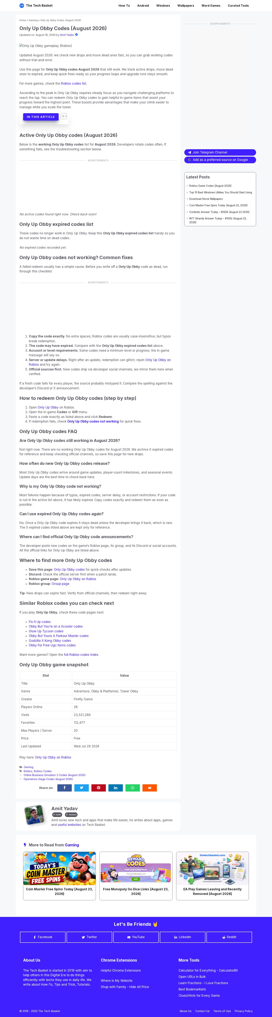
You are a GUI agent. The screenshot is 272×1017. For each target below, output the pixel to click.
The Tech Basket (39, 5)
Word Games (211, 5)
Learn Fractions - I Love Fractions (203, 983)
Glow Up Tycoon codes (46, 631)
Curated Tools (238, 5)
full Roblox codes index (81, 655)
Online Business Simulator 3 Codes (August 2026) (55, 775)
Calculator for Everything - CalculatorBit (208, 970)
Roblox (28, 771)
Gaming (33, 20)
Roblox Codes (43, 771)
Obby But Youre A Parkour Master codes (59, 636)
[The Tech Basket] (21, 5)
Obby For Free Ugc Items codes (52, 645)
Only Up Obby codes (69, 569)
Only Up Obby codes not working (93, 421)
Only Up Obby (48, 407)
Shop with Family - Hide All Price (125, 987)
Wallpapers (185, 5)
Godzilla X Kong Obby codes (50, 640)
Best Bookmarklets (192, 989)
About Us (186, 1011)
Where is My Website (116, 980)
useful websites (69, 825)
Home (22, 20)
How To (124, 5)
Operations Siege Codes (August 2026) (48, 779)
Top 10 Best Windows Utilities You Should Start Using (220, 192)
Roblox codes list (73, 83)
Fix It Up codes (40, 622)
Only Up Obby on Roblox (78, 579)
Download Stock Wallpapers (206, 198)
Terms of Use (222, 1011)
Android (143, 5)
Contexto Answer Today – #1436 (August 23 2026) (219, 211)
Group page (60, 584)
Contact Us (202, 1011)
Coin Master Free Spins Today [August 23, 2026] (218, 205)
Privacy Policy (244, 1011)
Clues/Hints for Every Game (199, 995)
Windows (163, 5)
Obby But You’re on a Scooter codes (56, 626)
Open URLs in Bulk (192, 977)
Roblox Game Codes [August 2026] (210, 185)
